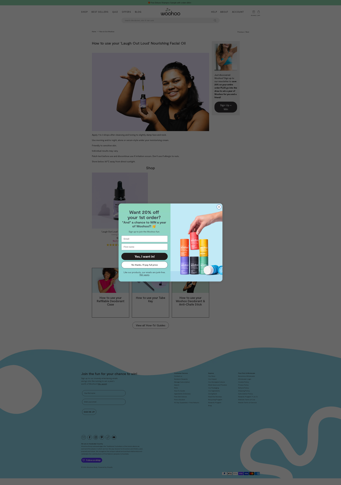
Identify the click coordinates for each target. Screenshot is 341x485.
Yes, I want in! (145, 256)
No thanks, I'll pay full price (144, 265)
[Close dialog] (219, 207)
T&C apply (144, 275)
